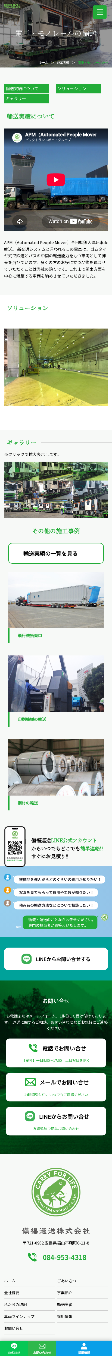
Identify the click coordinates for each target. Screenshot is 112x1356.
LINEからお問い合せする (63, 958)
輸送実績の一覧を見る (50, 553)
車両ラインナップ (19, 1316)
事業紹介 (64, 1292)
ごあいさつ (66, 1280)
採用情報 (64, 1316)
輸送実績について (22, 88)
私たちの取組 (15, 1304)
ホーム (43, 62)
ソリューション (72, 88)
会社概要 (11, 1292)
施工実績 (63, 62)
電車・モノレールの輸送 (94, 62)
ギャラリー (16, 98)
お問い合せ (13, 1328)
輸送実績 (64, 1304)
